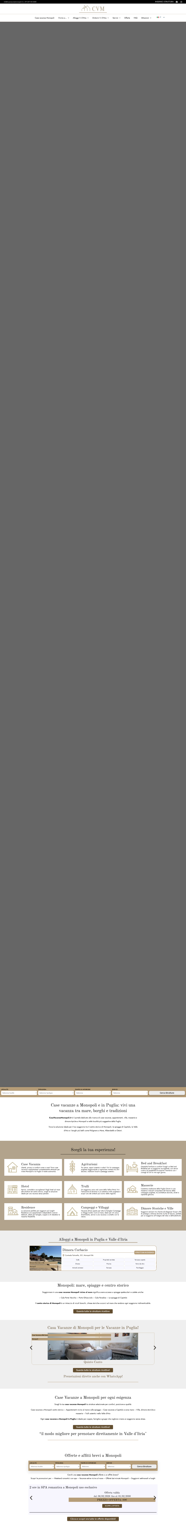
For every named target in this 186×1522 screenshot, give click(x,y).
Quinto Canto (93, 1362)
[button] (63, 18)
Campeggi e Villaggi (95, 1207)
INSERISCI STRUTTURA (164, 1)
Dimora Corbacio (75, 1250)
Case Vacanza (30, 1164)
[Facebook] (177, 2)
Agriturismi (89, 1164)
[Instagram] (181, 2)
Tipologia (42, 1089)
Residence (28, 1207)
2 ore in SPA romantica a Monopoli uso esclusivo (63, 1487)
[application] (68, 18)
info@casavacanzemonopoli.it (13, 2)
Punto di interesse (82, 1089)
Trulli (85, 1186)
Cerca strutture (167, 1093)
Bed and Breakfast (154, 1163)
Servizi (115, 1089)
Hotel (25, 1186)
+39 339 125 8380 (30, 2)
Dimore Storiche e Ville (157, 1208)
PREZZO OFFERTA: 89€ (112, 1500)
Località (4, 1089)
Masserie (147, 1185)
